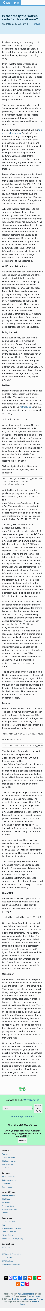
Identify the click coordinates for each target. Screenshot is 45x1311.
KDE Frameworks (9, 1161)
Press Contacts (8, 1206)
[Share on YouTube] (39, 1277)
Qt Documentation (9, 1180)
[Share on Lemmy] (34, 1277)
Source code (7, 1187)
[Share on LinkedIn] (25, 1277)
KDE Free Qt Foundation (11, 1254)
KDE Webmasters (26, 1294)
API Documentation (9, 1176)
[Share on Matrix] (6, 1277)
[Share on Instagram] (27, 1283)
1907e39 (36, 1296)
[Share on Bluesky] (15, 1277)
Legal (22, 1304)
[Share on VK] (22, 1283)
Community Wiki (8, 1221)
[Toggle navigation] (42, 3)
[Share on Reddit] (30, 1277)
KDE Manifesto (7, 1261)
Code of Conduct (9, 1232)
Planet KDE (6, 1202)
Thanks (5, 1213)
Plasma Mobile (7, 1164)
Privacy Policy (7, 1235)
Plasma (5, 1154)
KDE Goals (6, 1183)
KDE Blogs (6, 1199)
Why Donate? (31, 1099)
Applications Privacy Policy (12, 1239)
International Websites (11, 1265)
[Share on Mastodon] (10, 1277)
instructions (25, 407)
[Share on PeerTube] (18, 1283)
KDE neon (5, 1168)
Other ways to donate (22, 1116)
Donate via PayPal (38, 1108)
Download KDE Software (11, 1228)
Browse (22, 1140)
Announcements (8, 1195)
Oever (37, 24)
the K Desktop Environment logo (27, 1299)
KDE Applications (8, 1157)
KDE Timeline (7, 1258)
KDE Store (6, 1247)
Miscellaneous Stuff (9, 1209)
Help (3, 1225)
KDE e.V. (5, 1251)
